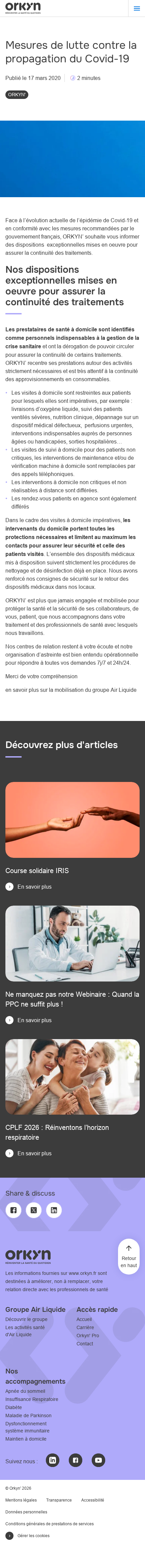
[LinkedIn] (54, 1210)
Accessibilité (92, 1500)
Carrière (85, 1327)
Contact (85, 1343)
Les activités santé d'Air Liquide (25, 1331)
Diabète (13, 1407)
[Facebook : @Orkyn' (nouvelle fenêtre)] (75, 1460)
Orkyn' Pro (88, 1335)
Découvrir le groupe (26, 1319)
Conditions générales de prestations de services (49, 1523)
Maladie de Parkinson (28, 1415)
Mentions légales (21, 1500)
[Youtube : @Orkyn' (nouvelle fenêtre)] (98, 1460)
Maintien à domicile (26, 1439)
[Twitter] (34, 1210)
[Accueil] (22, 8)
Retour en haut (129, 1262)
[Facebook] (13, 1210)
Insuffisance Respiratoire (31, 1399)
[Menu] (136, 8)
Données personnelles (26, 1511)
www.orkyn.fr (82, 1273)
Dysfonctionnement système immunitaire (27, 1427)
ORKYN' (17, 94)
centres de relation (39, 646)
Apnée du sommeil (25, 1391)
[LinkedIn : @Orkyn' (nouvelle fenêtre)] (52, 1460)
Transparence (59, 1500)
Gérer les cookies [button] (34, 1535)
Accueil (84, 1319)
